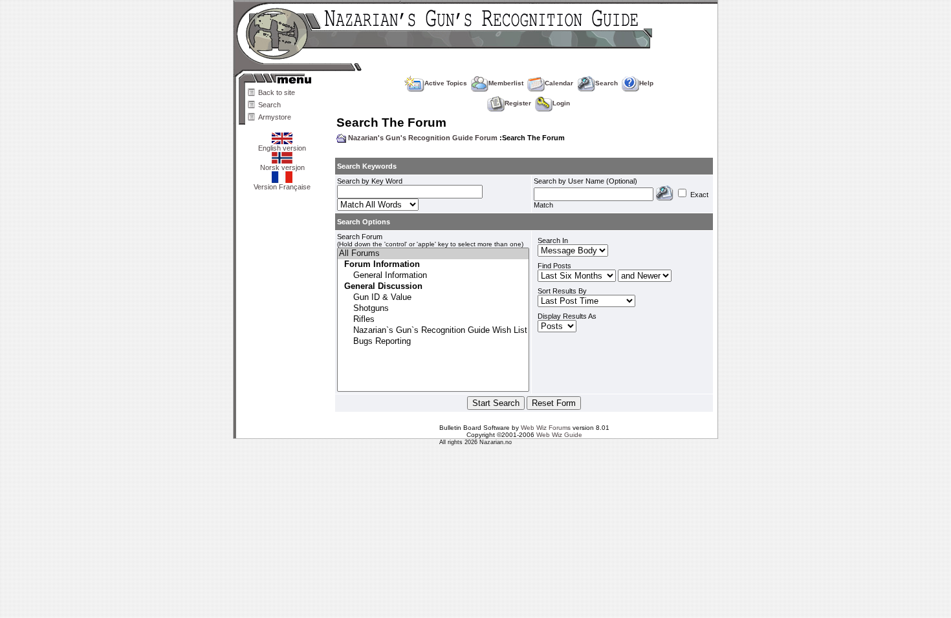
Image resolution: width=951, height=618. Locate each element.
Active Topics (445, 83)
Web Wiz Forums (546, 427)
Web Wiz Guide (559, 434)
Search (269, 105)
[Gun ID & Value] (433, 297)
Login (561, 103)
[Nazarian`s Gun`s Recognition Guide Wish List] (433, 330)
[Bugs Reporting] (433, 341)
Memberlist (505, 83)
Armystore (274, 117)
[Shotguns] (433, 308)
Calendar (559, 83)
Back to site (276, 92)
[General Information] (433, 275)
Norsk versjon (282, 167)
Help (646, 83)
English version (282, 148)
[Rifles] (433, 319)
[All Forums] (433, 253)
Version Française (282, 187)
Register (518, 103)
